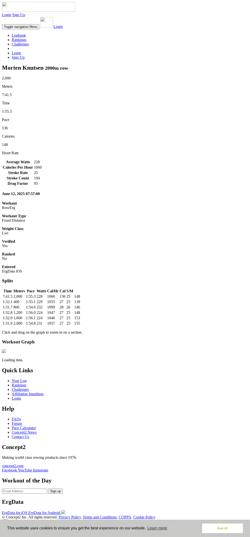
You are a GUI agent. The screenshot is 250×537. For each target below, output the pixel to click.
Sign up (55, 491)
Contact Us (20, 437)
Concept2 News (24, 432)
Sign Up (18, 15)
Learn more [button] (157, 528)
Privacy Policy (70, 517)
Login (6, 15)
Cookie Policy (144, 517)
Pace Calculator (24, 428)
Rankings (19, 40)
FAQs (16, 419)
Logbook (19, 35)
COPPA (125, 517)
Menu (20, 27)
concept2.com (12, 466)
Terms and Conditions (100, 517)
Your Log (19, 381)
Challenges (20, 44)
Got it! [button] (222, 528)
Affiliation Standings (28, 394)
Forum (17, 423)
